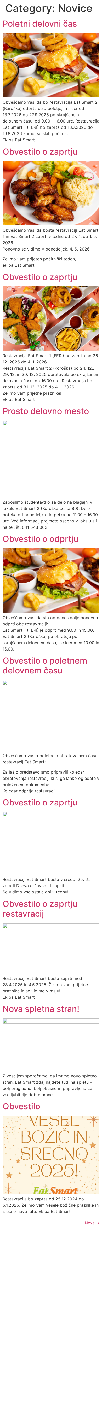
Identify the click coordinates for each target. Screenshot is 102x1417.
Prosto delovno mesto (46, 411)
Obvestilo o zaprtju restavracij (40, 909)
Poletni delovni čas (40, 24)
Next (92, 1223)
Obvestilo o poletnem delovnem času (45, 665)
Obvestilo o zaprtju (40, 152)
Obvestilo (21, 1106)
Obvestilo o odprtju (40, 539)
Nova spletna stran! (41, 1009)
